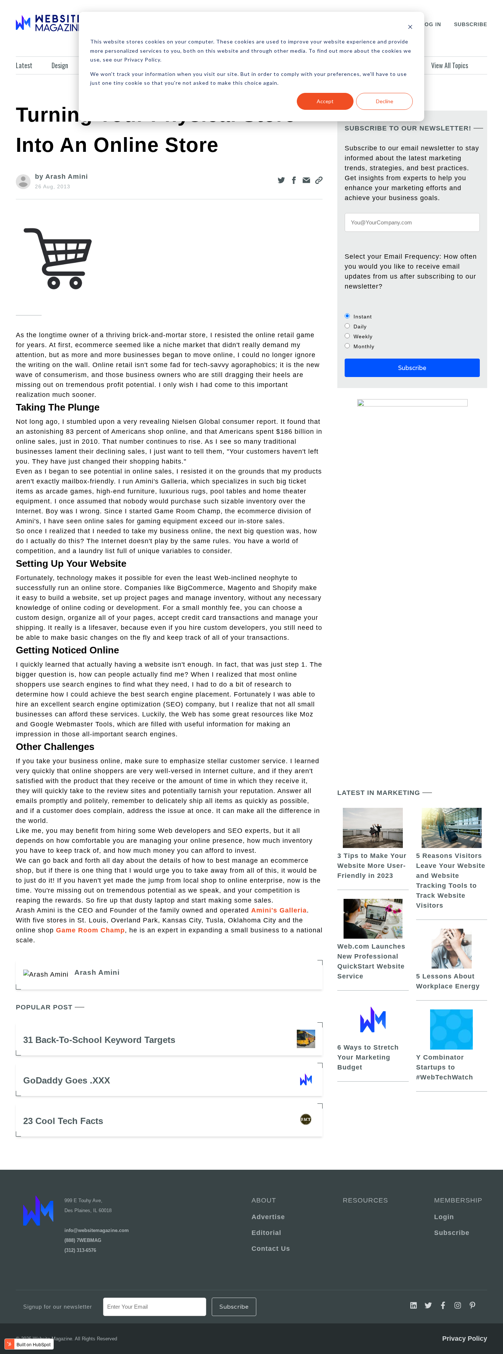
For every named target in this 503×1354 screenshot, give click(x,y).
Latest (24, 65)
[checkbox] (412, 331)
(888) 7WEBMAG (82, 1240)
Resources (365, 1200)
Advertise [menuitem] (268, 1217)
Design (60, 65)
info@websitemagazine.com (96, 1230)
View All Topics (449, 65)
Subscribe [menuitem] (451, 1232)
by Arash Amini (61, 176)
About (264, 1200)
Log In (431, 24)
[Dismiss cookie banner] (410, 27)
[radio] (412, 316)
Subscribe (470, 24)
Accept (325, 101)
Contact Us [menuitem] (271, 1248)
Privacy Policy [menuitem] (464, 1338)
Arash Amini (97, 972)
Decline (384, 101)
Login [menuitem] (444, 1217)
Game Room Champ (90, 930)
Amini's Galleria (279, 910)
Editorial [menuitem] (266, 1232)
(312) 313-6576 (80, 1250)
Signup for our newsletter (57, 1307)
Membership (457, 1200)
